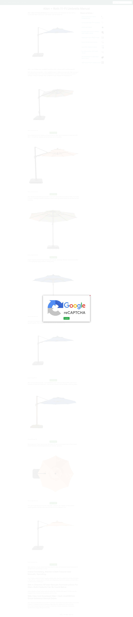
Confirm (66, 318)
